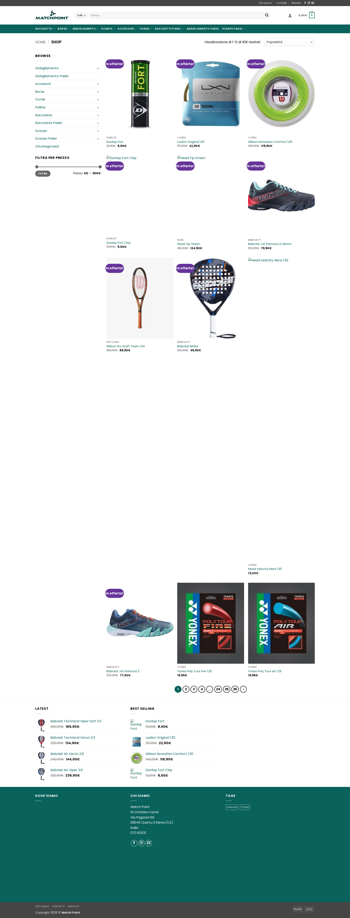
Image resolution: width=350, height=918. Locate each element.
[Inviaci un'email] (313, 3)
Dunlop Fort (115, 142)
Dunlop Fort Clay (119, 243)
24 (218, 689)
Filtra (42, 173)
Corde (144, 28)
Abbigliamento (84, 28)
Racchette (43, 28)
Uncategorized (47, 146)
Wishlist (296, 3)
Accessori (126, 28)
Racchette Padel (168, 28)
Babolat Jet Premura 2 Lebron (270, 244)
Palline (40, 107)
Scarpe (106, 28)
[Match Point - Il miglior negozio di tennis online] (52, 15)
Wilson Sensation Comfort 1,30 (270, 142)
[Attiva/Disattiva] (98, 68)
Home (40, 42)
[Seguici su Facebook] (305, 3)
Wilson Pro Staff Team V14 (126, 346)
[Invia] (266, 15)
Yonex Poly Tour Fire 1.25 (194, 671)
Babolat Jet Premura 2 (123, 671)
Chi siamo (265, 3)
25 (226, 689)
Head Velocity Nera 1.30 (265, 569)
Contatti (281, 3)
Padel (245, 807)
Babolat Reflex (187, 346)
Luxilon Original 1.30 (190, 142)
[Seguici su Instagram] (309, 3)
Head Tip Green (188, 244)
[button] (290, 15)
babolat (232, 807)
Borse (62, 28)
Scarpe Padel (232, 28)
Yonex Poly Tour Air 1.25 (265, 671)
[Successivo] (243, 689)
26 (235, 689)
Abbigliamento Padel (203, 28)
